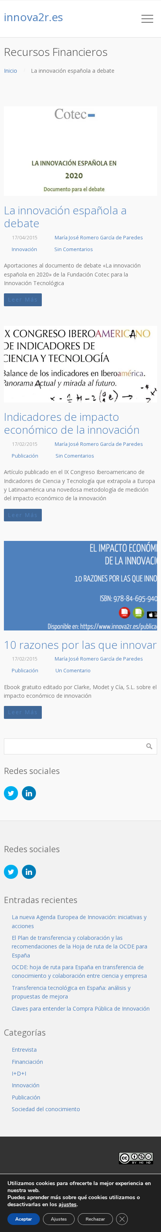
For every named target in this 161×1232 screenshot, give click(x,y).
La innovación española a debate (65, 217)
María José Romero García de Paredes (99, 237)
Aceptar (23, 1219)
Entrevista (24, 1049)
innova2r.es (33, 16)
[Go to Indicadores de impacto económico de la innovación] (80, 364)
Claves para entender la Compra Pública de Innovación (81, 1008)
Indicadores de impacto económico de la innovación (72, 423)
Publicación (25, 456)
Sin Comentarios (73, 249)
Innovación (24, 249)
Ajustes (59, 1219)
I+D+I (19, 1073)
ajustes (68, 1204)
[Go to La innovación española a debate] (80, 151)
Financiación (27, 1061)
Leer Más (23, 299)
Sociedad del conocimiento (46, 1109)
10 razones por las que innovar (80, 644)
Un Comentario (73, 670)
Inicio (10, 70)
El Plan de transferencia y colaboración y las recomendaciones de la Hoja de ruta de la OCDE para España (79, 946)
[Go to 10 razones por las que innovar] (80, 585)
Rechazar (95, 1219)
